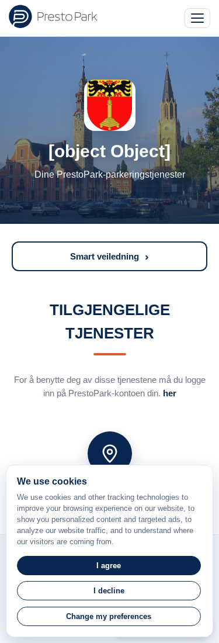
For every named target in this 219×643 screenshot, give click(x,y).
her (169, 393)
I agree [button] (108, 565)
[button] (109, 256)
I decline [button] (108, 590)
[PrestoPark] (53, 16)
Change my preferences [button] (108, 616)
